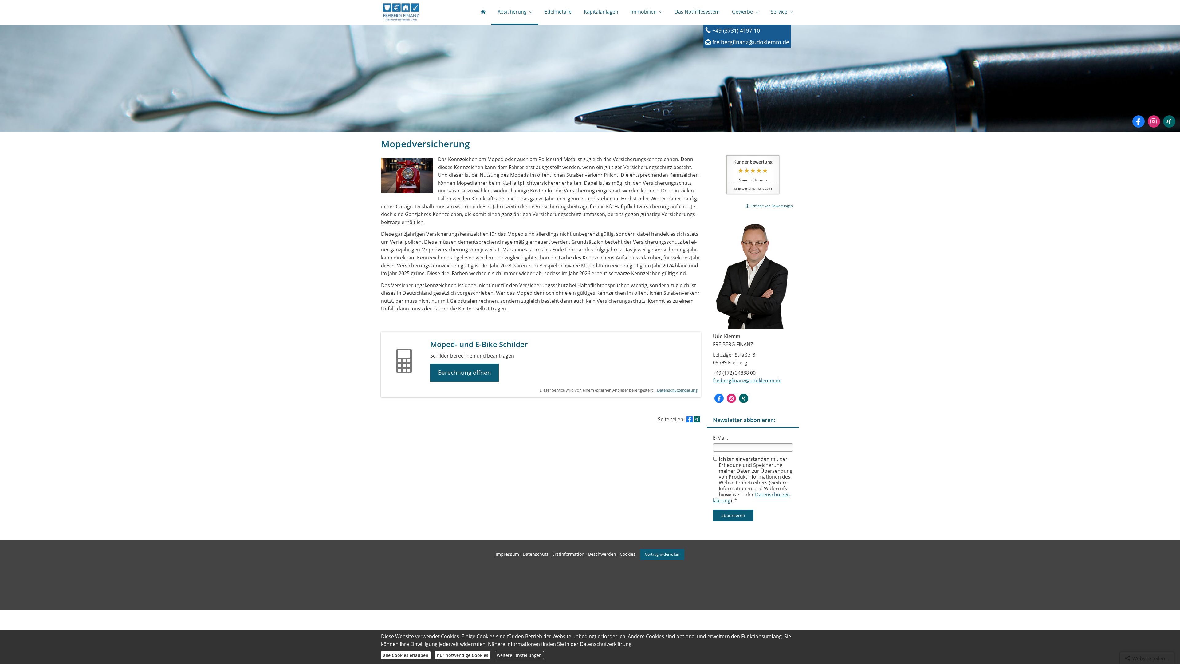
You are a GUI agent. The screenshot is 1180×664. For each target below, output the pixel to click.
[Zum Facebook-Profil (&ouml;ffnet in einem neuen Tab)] (1138, 121)
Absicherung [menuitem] (512, 11)
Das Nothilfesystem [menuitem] (697, 11)
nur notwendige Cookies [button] (462, 655)
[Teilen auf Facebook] (689, 419)
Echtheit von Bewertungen (772, 206)
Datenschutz (536, 554)
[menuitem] (483, 12)
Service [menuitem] (779, 11)
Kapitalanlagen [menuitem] (601, 11)
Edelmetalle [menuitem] (558, 11)
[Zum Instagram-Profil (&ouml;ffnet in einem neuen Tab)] (1154, 121)
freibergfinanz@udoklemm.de (747, 380)
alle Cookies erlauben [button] (405, 655)
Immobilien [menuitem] (644, 11)
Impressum (507, 554)
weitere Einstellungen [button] (519, 655)
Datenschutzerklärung (677, 390)
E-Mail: (720, 437)
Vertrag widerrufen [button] (662, 554)
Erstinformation (568, 554)
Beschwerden (602, 554)
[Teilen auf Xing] (697, 419)
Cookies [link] (627, 554)
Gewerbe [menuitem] (742, 11)
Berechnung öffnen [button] (464, 373)
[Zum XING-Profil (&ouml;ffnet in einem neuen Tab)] (1169, 121)
